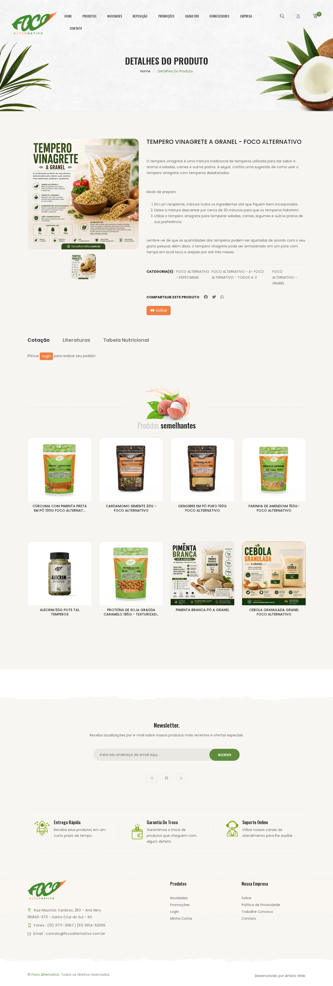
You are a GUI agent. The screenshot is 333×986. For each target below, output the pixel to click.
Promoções (180, 904)
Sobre (246, 898)
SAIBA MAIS (60, 519)
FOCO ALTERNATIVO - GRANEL (284, 277)
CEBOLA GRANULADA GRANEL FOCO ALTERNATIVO (274, 612)
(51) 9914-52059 (91, 925)
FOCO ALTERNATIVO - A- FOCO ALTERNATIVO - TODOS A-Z (238, 274)
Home (145, 71)
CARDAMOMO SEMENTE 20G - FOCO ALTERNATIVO (131, 508)
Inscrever (224, 755)
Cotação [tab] (39, 340)
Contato (249, 918)
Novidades (179, 898)
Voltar (161, 310)
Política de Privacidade (261, 904)
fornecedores (219, 16)
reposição (140, 16)
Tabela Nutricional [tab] (126, 340)
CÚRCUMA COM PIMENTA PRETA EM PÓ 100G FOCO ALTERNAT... (59, 508)
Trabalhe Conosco (257, 911)
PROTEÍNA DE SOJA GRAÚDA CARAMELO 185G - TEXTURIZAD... (131, 612)
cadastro (192, 16)
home (68, 16)
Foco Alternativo (45, 974)
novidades (114, 16)
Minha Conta (181, 918)
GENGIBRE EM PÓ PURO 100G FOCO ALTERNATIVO (202, 508)
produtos (89, 16)
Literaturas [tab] (76, 340)
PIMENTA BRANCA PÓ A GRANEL (202, 610)
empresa (246, 16)
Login (46, 356)
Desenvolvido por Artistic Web (280, 975)
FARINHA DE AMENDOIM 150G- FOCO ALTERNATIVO (273, 508)
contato (76, 28)
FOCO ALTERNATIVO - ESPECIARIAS (192, 274)
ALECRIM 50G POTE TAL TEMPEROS (59, 612)
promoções (166, 16)
